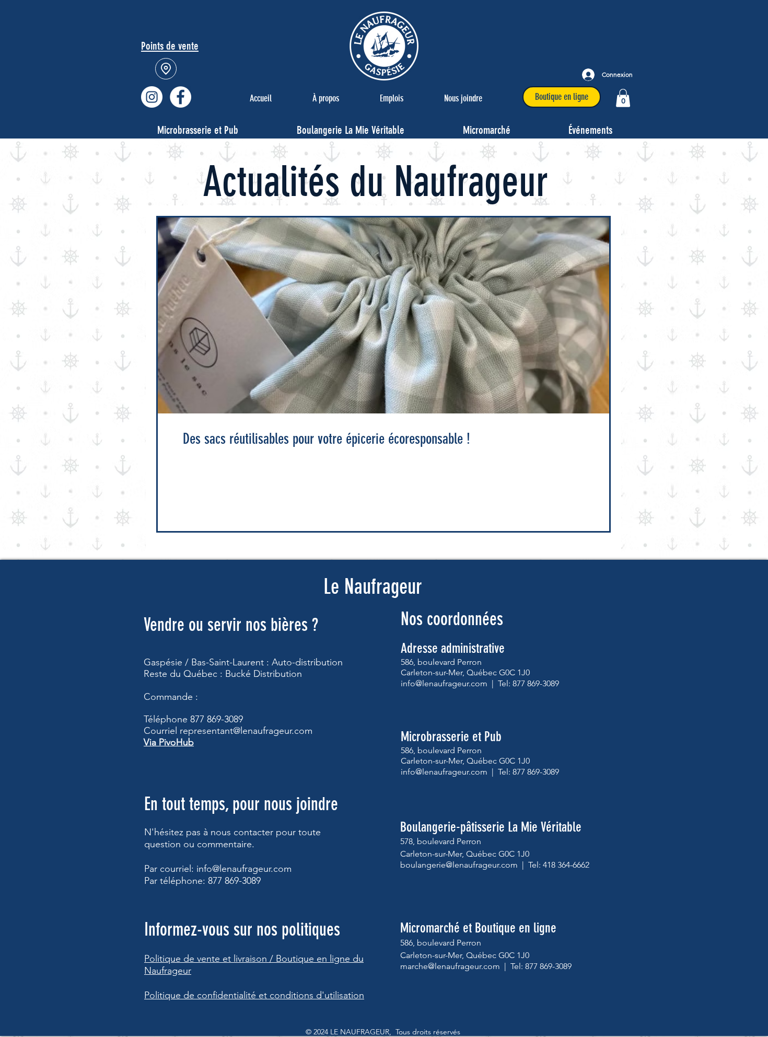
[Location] (166, 68)
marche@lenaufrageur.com (450, 966)
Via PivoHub (169, 742)
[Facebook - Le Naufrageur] (180, 97)
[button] (623, 98)
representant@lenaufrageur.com (246, 730)
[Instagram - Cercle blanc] (151, 97)
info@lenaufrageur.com (244, 868)
